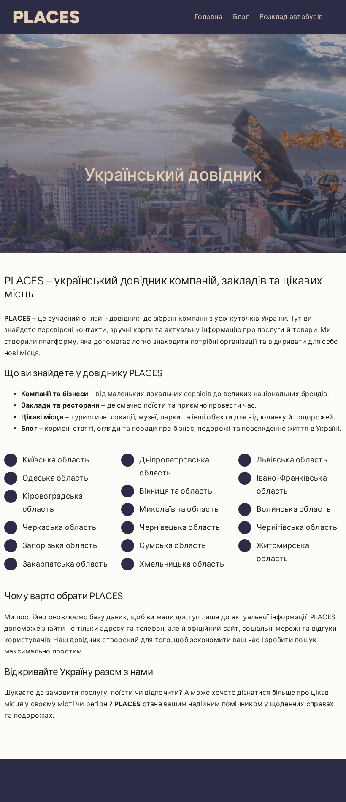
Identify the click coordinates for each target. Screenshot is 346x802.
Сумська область (172, 545)
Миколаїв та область (179, 509)
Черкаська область (59, 527)
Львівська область (292, 459)
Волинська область (294, 509)
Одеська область (55, 478)
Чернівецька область (179, 527)
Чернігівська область (297, 527)
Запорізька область (59, 545)
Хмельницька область (181, 564)
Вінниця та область (175, 491)
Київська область (55, 459)
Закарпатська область (65, 564)
